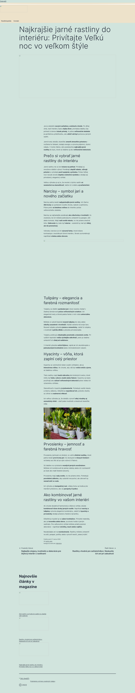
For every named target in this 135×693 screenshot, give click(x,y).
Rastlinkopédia (6, 21)
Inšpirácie (59, 543)
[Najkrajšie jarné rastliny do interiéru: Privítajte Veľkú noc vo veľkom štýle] (34, 652)
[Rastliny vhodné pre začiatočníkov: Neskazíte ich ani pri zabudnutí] (34, 627)
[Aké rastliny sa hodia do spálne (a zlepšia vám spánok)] (34, 601)
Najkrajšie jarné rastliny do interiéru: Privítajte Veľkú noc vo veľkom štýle (31, 665)
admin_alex (49, 541)
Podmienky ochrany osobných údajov (42, 681)
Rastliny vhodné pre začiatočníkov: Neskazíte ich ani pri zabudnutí (30, 640)
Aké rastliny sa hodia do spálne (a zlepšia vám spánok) (32, 615)
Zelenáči (3, 1)
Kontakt (16, 21)
